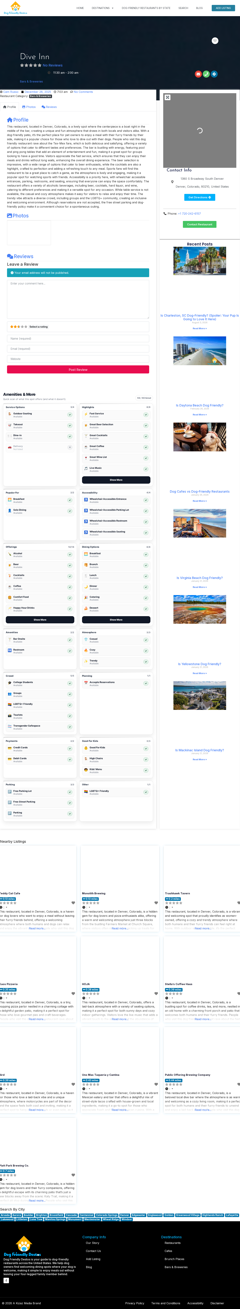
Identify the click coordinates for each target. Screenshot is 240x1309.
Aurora (16, 1215)
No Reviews (53, 65)
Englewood (155, 1215)
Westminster (92, 1219)
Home (80, 7)
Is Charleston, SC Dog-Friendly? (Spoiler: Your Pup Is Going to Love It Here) (200, 317)
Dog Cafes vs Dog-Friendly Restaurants (200, 491)
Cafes (168, 1251)
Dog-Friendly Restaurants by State (146, 7)
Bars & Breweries (31, 81)
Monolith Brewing (93, 893)
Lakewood (7, 1219)
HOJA (86, 984)
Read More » (200, 328)
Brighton (41, 1215)
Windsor (127, 1219)
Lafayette (232, 1215)
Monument (75, 1219)
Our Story (92, 1243)
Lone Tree (36, 1219)
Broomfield (56, 1215)
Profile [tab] (11, 107)
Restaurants (173, 1243)
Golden (168, 1215)
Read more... (120, 928)
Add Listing (223, 7)
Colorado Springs (107, 1215)
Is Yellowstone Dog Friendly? (199, 664)
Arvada (5, 1215)
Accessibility (195, 1303)
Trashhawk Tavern (177, 893)
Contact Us (93, 1251)
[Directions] (214, 74)
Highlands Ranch (212, 1215)
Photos (21, 216)
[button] (63, 73)
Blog (199, 7)
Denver (124, 1215)
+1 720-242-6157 (189, 213)
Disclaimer (217, 1303)
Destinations (101, 7)
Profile (20, 120)
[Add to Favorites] (73, 903)
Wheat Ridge (111, 1219)
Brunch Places (174, 1259)
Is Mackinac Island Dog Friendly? (199, 750)
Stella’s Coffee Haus (178, 984)
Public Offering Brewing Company (187, 1074)
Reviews (23, 256)
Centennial (86, 1215)
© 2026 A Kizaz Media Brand (21, 1303)
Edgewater (138, 1215)
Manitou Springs (55, 1219)
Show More (116, 479)
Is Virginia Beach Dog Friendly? (200, 578)
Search (183, 7)
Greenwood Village (188, 1215)
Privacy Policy (134, 1303)
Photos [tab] (31, 107)
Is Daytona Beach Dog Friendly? (199, 405)
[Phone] (206, 74)
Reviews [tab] (51, 107)
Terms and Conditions (165, 1303)
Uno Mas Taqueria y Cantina (100, 1074)
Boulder (28, 1215)
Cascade (71, 1215)
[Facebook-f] (6, 1280)
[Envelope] (198, 74)
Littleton (21, 1219)
